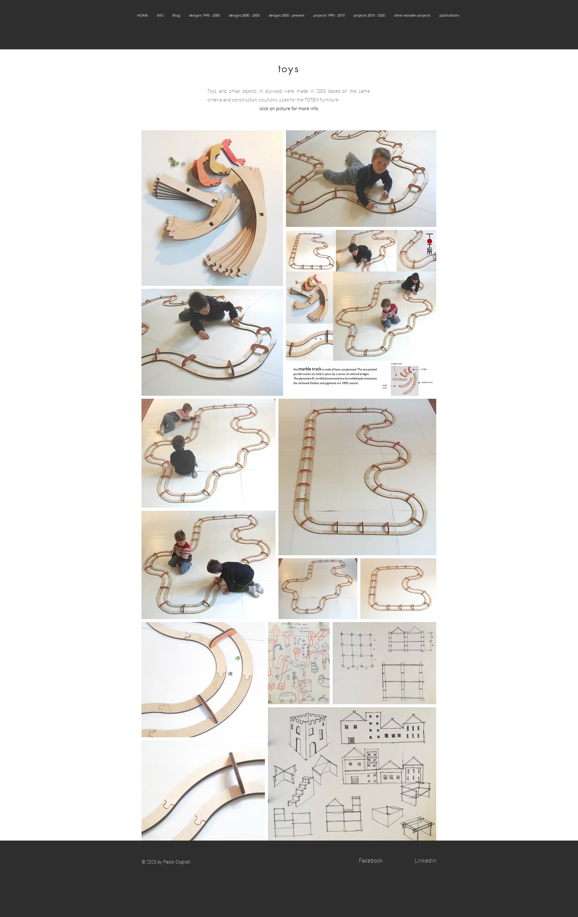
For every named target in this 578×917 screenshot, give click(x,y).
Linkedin (426, 859)
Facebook (371, 859)
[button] (204, 15)
